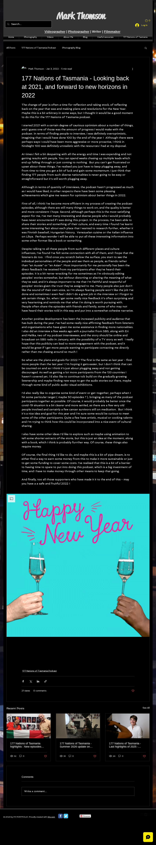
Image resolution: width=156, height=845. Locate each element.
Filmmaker (112, 31)
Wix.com (51, 817)
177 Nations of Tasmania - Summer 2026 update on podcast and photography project (76, 745)
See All (146, 708)
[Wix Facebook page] (60, 816)
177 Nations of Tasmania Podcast (38, 48)
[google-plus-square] (149, 814)
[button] (149, 20)
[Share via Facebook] (23, 681)
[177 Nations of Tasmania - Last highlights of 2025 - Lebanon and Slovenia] (127, 726)
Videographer (54, 31)
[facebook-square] (142, 814)
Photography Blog (71, 48)
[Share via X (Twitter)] (30, 681)
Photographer (78, 31)
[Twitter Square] (145, 814)
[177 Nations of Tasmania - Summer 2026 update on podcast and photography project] (78, 726)
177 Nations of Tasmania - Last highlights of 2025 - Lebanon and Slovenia (125, 745)
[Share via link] (45, 681)
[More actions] (132, 69)
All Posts (10, 48)
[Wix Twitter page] (66, 816)
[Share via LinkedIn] (38, 681)
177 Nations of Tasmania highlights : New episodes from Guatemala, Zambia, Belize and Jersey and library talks (27, 745)
